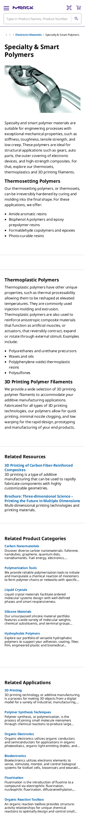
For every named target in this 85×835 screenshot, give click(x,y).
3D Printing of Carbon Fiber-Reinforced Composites (39, 467)
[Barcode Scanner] (69, 7)
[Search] (76, 18)
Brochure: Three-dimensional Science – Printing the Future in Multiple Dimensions (42, 498)
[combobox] (42, 18)
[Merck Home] (23, 7)
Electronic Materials (28, 35)
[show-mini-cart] (78, 8)
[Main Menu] (6, 8)
